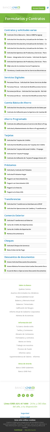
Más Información (30, 430)
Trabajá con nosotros (24, 345)
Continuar (18, 430)
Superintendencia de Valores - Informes (25, 357)
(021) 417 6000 (21, 403)
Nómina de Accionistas (24, 315)
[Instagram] (27, 396)
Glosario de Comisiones (25, 334)
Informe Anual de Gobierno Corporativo (25, 312)
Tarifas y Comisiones (25, 330)
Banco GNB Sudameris (24, 367)
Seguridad (25, 413)
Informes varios (25, 353)
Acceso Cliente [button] (38, 8)
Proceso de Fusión (25, 349)
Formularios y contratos (25, 338)
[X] (31, 395)
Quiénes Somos (25, 289)
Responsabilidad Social (24, 297)
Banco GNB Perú (24, 371)
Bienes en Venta (24, 341)
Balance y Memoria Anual (24, 300)
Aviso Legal (25, 417)
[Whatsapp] (19, 395)
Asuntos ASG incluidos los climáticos (25, 293)
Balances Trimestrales (24, 304)
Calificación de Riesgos (24, 308)
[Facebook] (23, 396)
